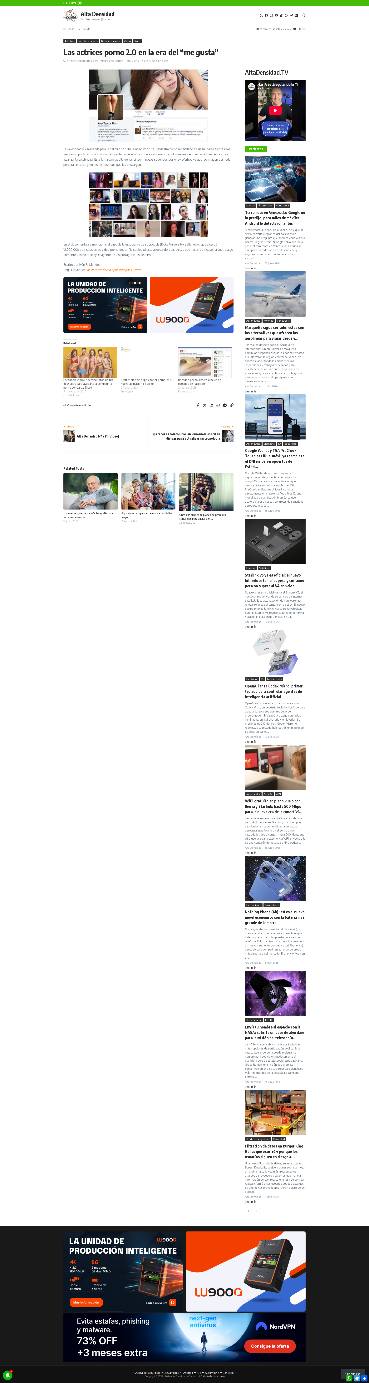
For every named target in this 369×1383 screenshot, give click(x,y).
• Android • (188, 1372)
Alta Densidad (98, 14)
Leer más (250, 268)
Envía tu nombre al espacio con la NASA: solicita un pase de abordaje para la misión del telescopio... (274, 1032)
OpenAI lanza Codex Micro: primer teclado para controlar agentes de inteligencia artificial (274, 691)
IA (64, 28)
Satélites (264, 568)
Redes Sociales (110, 41)
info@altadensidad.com (211, 1376)
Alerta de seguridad (257, 1139)
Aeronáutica (253, 320)
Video (127, 41)
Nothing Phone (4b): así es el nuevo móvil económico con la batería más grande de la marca (275, 917)
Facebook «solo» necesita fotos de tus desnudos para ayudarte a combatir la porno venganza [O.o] (88, 383)
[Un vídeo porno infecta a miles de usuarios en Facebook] (205, 362)
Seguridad (290, 443)
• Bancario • (228, 1372)
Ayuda (86, 28)
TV (78, 28)
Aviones (268, 320)
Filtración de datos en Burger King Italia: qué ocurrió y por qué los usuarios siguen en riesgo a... (274, 1151)
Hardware (252, 679)
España (268, 794)
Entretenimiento (88, 41)
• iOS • (199, 1372)
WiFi (278, 794)
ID (279, 443)
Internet (251, 568)
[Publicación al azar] (294, 29)
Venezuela (282, 205)
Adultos (69, 41)
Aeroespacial (254, 1020)
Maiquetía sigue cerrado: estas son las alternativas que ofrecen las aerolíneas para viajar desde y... (274, 332)
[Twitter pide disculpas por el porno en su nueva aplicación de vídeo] (148, 362)
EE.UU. (269, 1020)
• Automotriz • (212, 1372)
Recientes (256, 149)
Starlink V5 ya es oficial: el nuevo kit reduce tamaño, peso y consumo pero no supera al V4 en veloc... (274, 580)
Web (137, 41)
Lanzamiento (274, 679)
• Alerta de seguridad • (147, 1372)
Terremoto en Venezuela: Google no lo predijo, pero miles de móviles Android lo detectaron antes (275, 217)
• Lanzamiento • (171, 1372)
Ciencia (250, 205)
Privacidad (279, 1139)
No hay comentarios (79, 60)
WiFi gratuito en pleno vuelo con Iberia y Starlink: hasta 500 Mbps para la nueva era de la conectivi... (274, 806)
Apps (71, 28)
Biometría (269, 443)
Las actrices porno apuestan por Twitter (113, 270)
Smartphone (265, 205)
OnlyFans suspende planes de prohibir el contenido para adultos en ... (203, 516)
